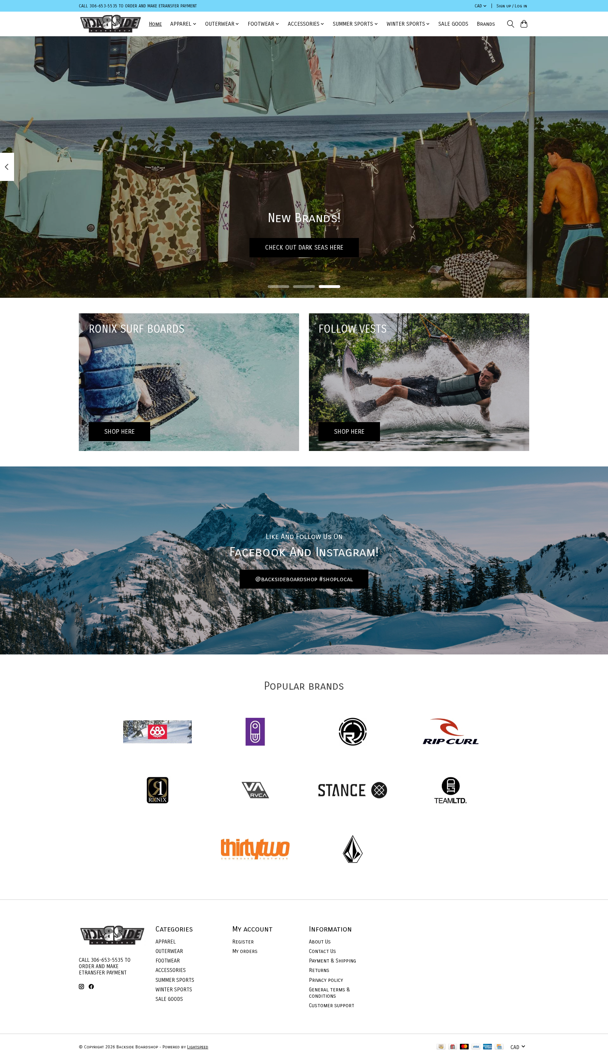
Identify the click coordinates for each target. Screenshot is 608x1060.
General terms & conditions (329, 992)
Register (243, 942)
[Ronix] (158, 791)
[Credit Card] (499, 1047)
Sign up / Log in (511, 6)
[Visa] (476, 1047)
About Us (320, 942)
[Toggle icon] (510, 24)
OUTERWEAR (169, 951)
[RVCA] (255, 791)
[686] (158, 732)
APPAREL (166, 942)
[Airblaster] (255, 732)
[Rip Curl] (450, 732)
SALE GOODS (453, 24)
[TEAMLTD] (450, 791)
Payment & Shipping (332, 961)
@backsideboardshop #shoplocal (304, 579)
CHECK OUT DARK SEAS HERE (304, 247)
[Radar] (353, 732)
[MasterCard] (464, 1047)
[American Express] (487, 1047)
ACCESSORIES (171, 970)
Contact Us (322, 951)
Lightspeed (197, 1047)
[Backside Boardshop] (110, 23)
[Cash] (441, 1047)
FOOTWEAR (168, 961)
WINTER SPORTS (174, 989)
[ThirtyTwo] (255, 849)
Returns (319, 970)
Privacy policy (326, 980)
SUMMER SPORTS (175, 980)
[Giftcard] (452, 1047)
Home (155, 24)
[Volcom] (353, 849)
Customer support (331, 1005)
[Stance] (353, 791)
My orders (245, 951)
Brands (486, 24)
